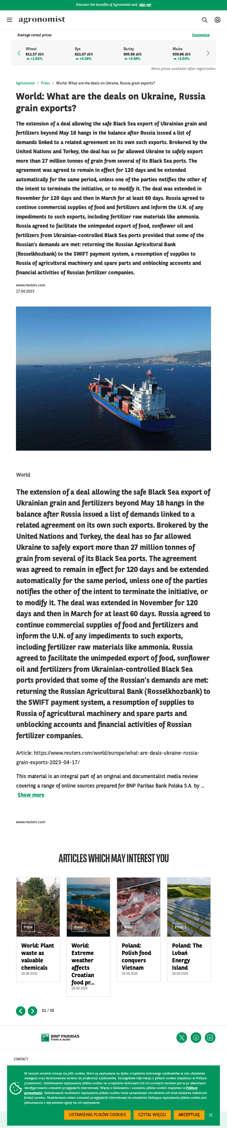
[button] (9, 20)
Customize (201, 35)
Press (45, 83)
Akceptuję (189, 1115)
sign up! (145, 5)
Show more (31, 795)
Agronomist (25, 83)
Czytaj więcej (152, 1115)
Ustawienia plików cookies (97, 1115)
